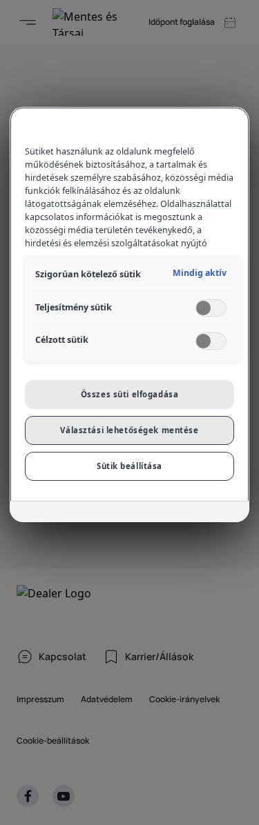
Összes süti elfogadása (130, 394)
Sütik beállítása (129, 466)
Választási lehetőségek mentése (129, 430)
